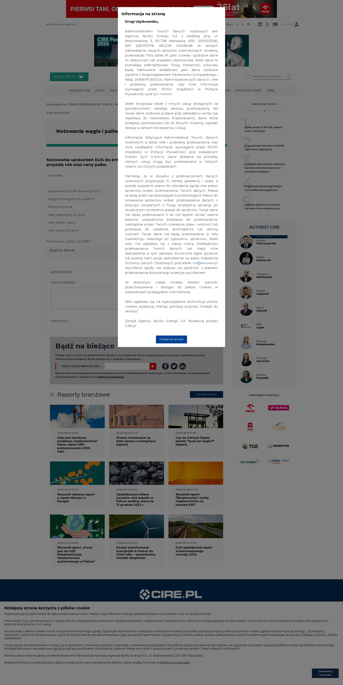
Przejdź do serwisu (171, 339)
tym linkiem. (163, 94)
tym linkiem (152, 157)
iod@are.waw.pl (204, 263)
